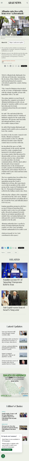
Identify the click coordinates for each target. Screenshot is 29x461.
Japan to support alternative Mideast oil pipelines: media (8, 355)
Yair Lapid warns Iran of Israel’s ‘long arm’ (14, 308)
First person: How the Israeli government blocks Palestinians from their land (10, 428)
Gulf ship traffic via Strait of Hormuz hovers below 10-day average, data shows (10, 340)
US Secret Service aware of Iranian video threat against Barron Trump (10, 362)
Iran (16, 252)
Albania (9, 252)
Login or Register (7, 449)
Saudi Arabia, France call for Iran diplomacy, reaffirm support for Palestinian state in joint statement (9, 417)
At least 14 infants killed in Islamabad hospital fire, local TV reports (9, 347)
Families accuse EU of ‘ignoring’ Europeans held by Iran (12, 282)
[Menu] (2, 3)
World (3, 411)
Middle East (5, 424)
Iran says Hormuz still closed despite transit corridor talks (8, 333)
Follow (24, 66)
